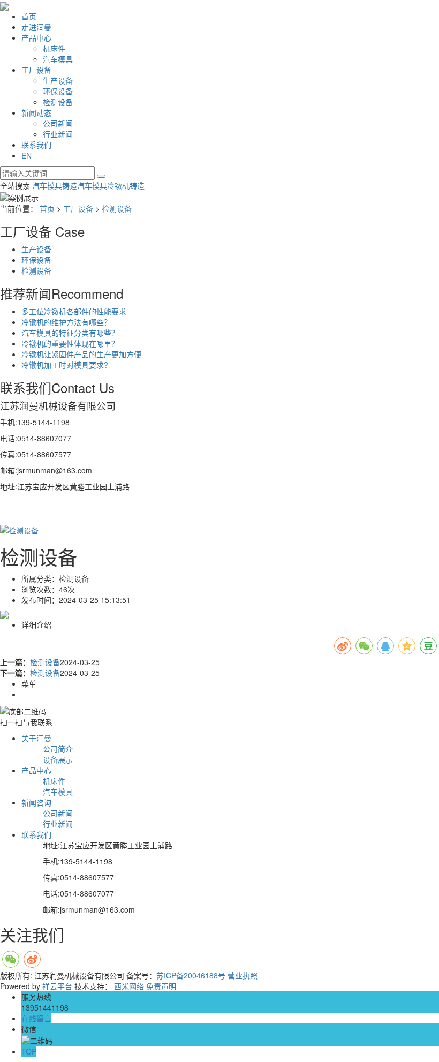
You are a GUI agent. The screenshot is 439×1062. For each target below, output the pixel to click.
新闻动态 (36, 112)
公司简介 (58, 748)
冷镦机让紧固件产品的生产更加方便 (81, 354)
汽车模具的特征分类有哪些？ (70, 332)
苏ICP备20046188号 (190, 975)
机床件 (54, 48)
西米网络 (129, 986)
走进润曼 (36, 26)
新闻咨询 (36, 802)
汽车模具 (58, 59)
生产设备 (58, 80)
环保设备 (58, 91)
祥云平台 (57, 986)
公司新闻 (58, 123)
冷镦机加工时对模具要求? (64, 364)
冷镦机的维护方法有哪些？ (66, 322)
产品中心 (36, 37)
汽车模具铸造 (54, 185)
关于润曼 (36, 738)
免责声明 (161, 986)
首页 (28, 16)
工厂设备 (36, 69)
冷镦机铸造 (126, 185)
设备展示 (58, 759)
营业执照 (243, 975)
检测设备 (58, 101)
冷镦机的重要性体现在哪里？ (70, 343)
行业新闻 (58, 134)
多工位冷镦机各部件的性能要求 (73, 311)
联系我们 (36, 144)
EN (26, 155)
